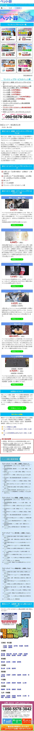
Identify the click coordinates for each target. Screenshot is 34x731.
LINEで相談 (18, 721)
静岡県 (19, 662)
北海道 (5, 646)
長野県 (19, 655)
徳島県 (14, 689)
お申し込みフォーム (27, 721)
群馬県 (8, 655)
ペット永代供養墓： (9, 99)
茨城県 (26, 654)
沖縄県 (14, 697)
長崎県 (14, 696)
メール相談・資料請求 (7, 721)
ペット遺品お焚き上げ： (11, 96)
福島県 (10, 647)
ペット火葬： (7, 90)
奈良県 (24, 675)
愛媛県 (3, 689)
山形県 (5, 647)
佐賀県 (8, 696)
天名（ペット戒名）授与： (11, 88)
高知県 (19, 689)
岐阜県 (8, 662)
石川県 (8, 668)
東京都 (3, 654)
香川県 (8, 689)
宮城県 (21, 646)
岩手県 (16, 646)
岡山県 (3, 683)
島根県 (19, 683)
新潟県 (14, 655)
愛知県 (3, 662)
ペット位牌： (7, 92)
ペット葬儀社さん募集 (10, 427)
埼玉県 (15, 654)
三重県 (14, 662)
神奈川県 (9, 654)
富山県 (3, 668)
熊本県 (19, 696)
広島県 (8, 683)
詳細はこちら (16, 225)
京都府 (8, 675)
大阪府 (3, 675)
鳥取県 (14, 683)
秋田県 (26, 646)
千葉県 (20, 654)
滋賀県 (19, 675)
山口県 (24, 683)
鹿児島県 (7, 697)
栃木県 (3, 655)
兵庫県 (14, 675)
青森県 (10, 646)
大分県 (24, 696)
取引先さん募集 (17, 414)
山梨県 (24, 655)
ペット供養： (7, 94)
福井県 (14, 668)
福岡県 (3, 696)
